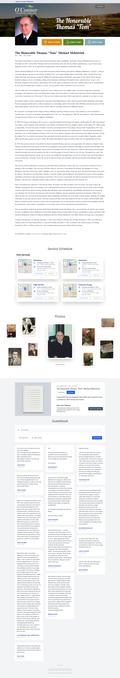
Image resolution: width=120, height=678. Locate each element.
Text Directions (39, 273)
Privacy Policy (55, 670)
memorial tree (36, 234)
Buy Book (70, 392)
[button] (25, 264)
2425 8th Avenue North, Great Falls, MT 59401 (45, 269)
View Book (61, 392)
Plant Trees (51, 273)
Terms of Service (65, 670)
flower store (62, 234)
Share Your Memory (95, 409)
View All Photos (60, 364)
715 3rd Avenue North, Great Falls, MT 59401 (45, 293)
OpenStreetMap (62, 673)
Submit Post (97, 438)
